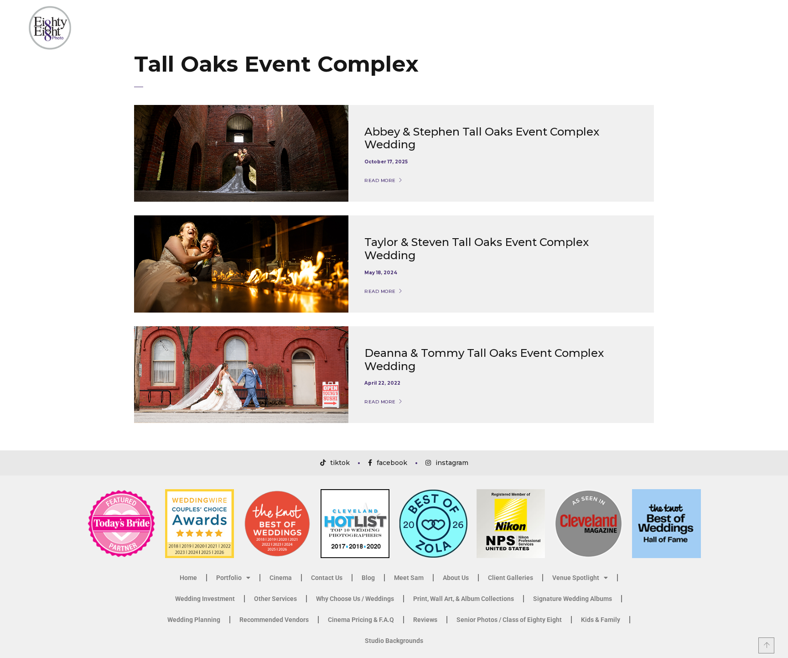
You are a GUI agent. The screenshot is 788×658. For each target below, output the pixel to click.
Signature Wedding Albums (572, 598)
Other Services (275, 598)
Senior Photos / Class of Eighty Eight (509, 619)
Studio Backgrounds (394, 640)
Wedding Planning (193, 619)
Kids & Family (600, 619)
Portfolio (229, 577)
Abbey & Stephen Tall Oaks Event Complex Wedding (481, 138)
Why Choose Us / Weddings (355, 598)
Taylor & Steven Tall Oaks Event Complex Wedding (476, 248)
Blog (368, 577)
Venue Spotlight (575, 577)
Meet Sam (409, 577)
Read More (380, 180)
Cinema (281, 577)
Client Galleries (510, 577)
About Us (456, 577)
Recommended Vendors (274, 619)
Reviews (425, 619)
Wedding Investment (205, 598)
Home (188, 577)
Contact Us (326, 577)
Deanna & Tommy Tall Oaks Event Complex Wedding (484, 359)
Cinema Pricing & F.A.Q (361, 619)
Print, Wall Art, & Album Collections (463, 598)
